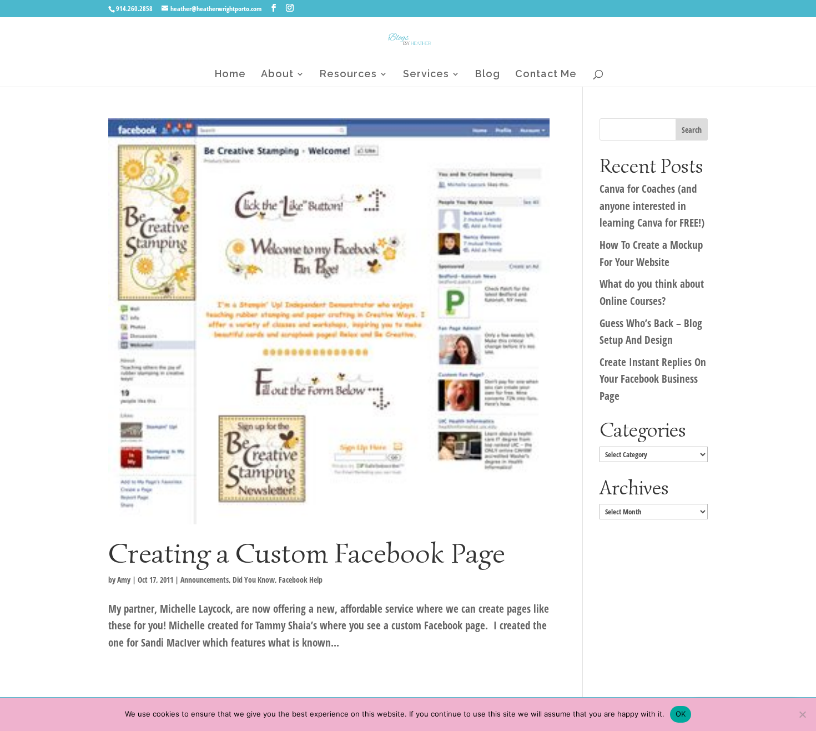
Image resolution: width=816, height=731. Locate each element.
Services (426, 74)
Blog (487, 74)
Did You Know (254, 579)
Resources (348, 74)
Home (230, 74)
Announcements (204, 579)
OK (681, 713)
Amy (123, 579)
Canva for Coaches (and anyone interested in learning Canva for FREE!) (652, 206)
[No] (802, 714)
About (277, 74)
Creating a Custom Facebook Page (306, 553)
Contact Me (546, 74)
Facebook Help (301, 579)
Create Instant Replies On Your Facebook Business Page (653, 379)
